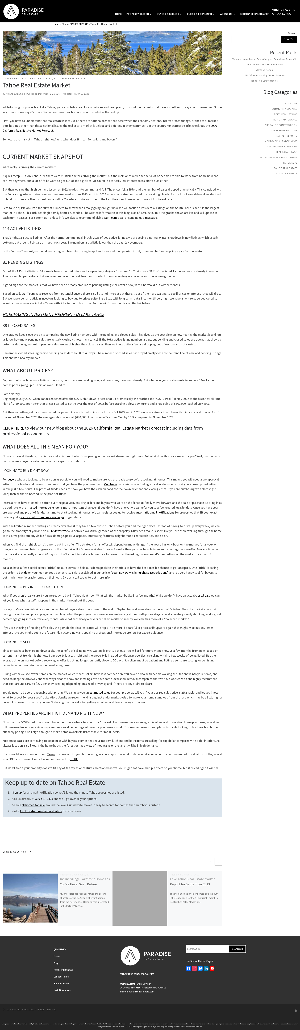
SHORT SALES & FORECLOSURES (278, 157)
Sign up (17, 792)
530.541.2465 (281, 14)
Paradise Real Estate (23, 1009)
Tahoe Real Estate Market (264, 80)
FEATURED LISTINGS (285, 114)
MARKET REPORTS (79, 24)
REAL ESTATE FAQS (286, 152)
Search (292, 33)
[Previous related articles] (210, 862)
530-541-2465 (44, 799)
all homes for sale (33, 805)
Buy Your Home (61, 983)
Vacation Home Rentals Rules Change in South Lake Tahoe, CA (264, 59)
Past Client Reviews (63, 969)
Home (57, 24)
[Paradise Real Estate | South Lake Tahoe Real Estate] (23, 11)
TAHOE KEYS (290, 162)
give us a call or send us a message (41, 517)
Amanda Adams (283, 9)
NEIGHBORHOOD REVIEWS (282, 146)
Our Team (110, 218)
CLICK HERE (13, 428)
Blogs (65, 24)
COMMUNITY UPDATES (284, 108)
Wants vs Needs (264, 69)
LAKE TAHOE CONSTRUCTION (280, 125)
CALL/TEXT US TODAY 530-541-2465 (137, 974)
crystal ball (202, 595)
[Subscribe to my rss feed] (296, 1011)
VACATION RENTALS (286, 173)
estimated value (99, 692)
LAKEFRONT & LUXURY (284, 130)
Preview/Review (59, 531)
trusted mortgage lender (43, 508)
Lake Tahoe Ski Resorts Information (264, 64)
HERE (74, 759)
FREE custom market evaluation (41, 811)
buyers (12, 479)
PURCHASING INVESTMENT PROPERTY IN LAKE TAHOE (53, 314)
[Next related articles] (218, 862)
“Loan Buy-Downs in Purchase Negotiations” (139, 573)
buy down (25, 573)
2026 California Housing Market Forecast (264, 75)
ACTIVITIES (291, 103)
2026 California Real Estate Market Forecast (124, 428)
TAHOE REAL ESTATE (285, 168)
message (151, 218)
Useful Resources (62, 990)
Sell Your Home (61, 976)
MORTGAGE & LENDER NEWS (281, 141)
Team (51, 754)
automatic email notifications (155, 512)
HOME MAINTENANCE (285, 119)
